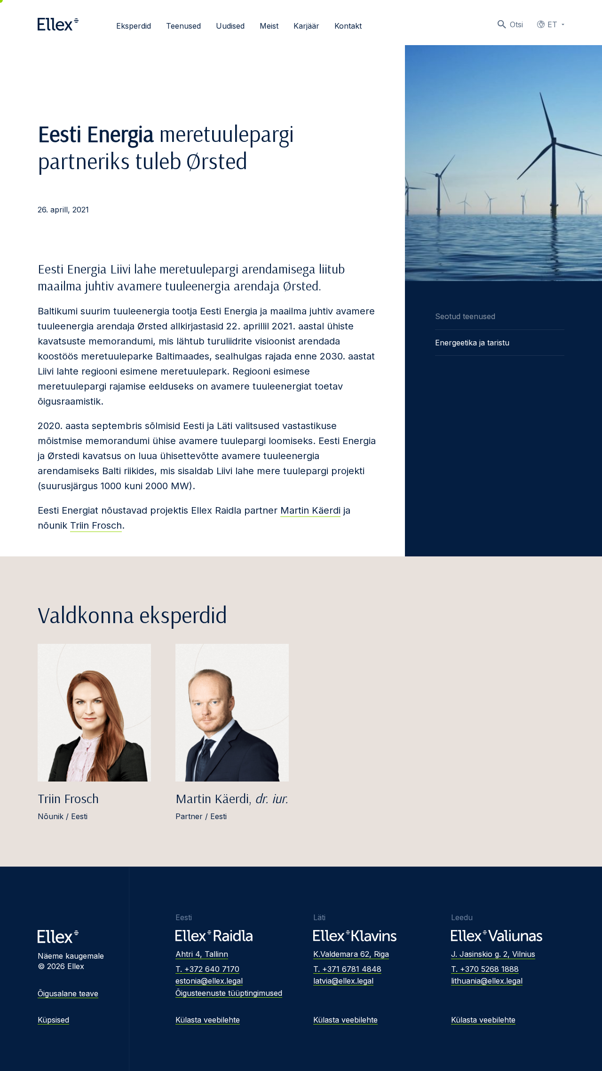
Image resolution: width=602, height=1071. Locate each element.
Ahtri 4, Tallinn (201, 954)
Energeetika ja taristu (472, 342)
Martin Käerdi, (231, 798)
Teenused (183, 26)
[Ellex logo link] (58, 24)
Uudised (230, 26)
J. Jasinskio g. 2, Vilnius (493, 954)
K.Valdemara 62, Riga (351, 954)
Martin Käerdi (310, 510)
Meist (269, 26)
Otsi (516, 24)
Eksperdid (133, 26)
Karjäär (306, 26)
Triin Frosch (96, 525)
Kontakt (348, 26)
